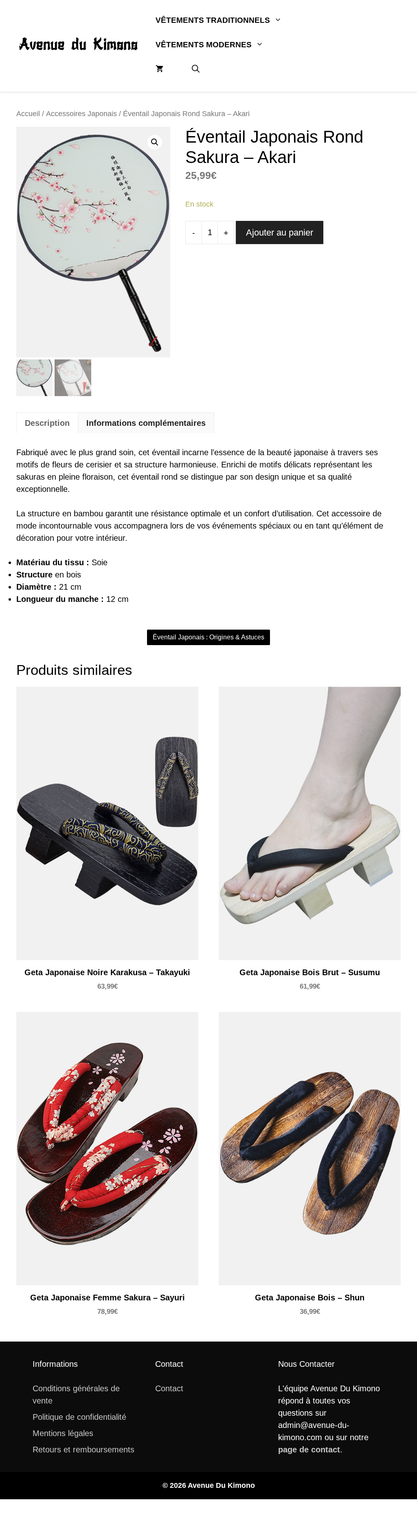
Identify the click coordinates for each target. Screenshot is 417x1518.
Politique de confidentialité (79, 1416)
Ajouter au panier (279, 232)
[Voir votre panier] (159, 69)
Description (47, 423)
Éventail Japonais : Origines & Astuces (208, 637)
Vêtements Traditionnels (213, 20)
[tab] (47, 422)
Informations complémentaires (146, 423)
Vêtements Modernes (204, 44)
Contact (169, 1388)
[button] (196, 69)
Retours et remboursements (83, 1449)
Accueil (28, 113)
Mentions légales (63, 1433)
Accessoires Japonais (81, 113)
